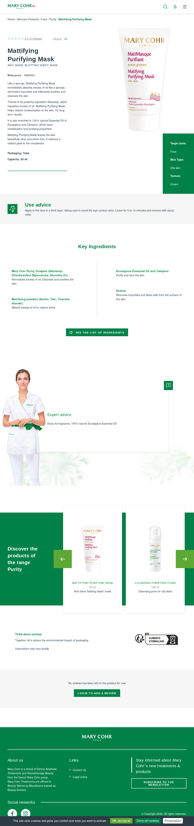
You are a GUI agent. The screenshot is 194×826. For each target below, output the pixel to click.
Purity (52, 19)
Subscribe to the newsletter (159, 783)
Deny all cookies (148, 820)
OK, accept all (121, 820)
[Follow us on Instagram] (25, 813)
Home (11, 19)
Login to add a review (97, 693)
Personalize (173, 820)
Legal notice (80, 777)
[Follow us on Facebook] (12, 813)
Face (44, 19)
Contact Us (79, 770)
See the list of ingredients (99, 332)
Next (185, 559)
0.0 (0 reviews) (33, 38)
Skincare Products (28, 19)
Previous (63, 559)
